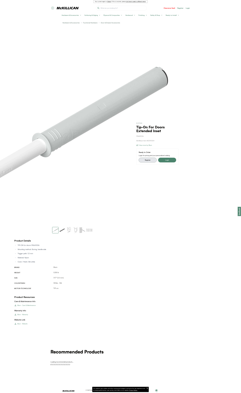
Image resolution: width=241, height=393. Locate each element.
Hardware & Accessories (71, 23)
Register (148, 160)
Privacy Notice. (133, 390)
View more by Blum (145, 145)
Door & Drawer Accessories (110, 23)
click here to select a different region (136, 1)
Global (109, 1)
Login (188, 8)
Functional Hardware (90, 23)
